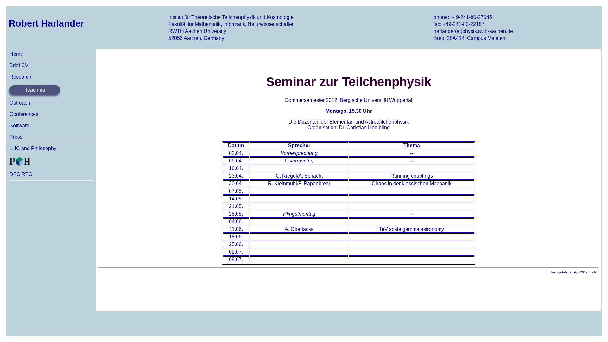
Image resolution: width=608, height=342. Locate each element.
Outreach (20, 102)
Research (20, 76)
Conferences (24, 114)
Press (16, 137)
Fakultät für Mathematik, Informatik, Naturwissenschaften (231, 24)
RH (596, 272)
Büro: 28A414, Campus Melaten (469, 38)
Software (19, 125)
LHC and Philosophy (33, 148)
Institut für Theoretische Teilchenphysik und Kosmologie (231, 17)
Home (16, 54)
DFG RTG (21, 174)
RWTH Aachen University (197, 31)
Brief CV (19, 65)
